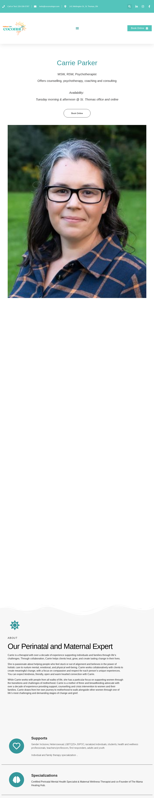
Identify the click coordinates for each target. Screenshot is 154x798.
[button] (129, 6)
